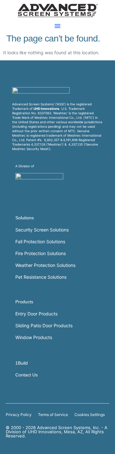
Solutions (24, 217)
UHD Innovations (46, 108)
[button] (57, 26)
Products (24, 301)
